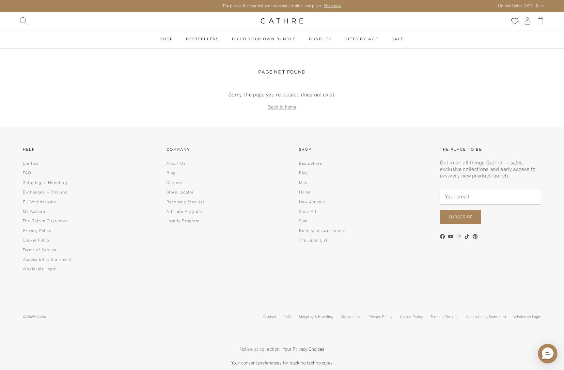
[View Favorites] (514, 21)
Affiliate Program (184, 211)
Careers (174, 182)
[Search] (23, 21)
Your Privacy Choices (303, 349)
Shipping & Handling (316, 316)
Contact (31, 163)
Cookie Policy (36, 240)
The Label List (313, 240)
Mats (304, 182)
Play (303, 172)
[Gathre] (282, 21)
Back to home (282, 106)
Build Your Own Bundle (264, 39)
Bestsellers (202, 39)
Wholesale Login (40, 268)
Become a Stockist (185, 201)
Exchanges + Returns (45, 192)
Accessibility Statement (47, 259)
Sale (397, 39)
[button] (547, 353)
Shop (166, 39)
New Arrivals (312, 201)
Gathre (41, 316)
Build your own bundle (322, 230)
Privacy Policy (37, 230)
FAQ (27, 172)
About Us (176, 163)
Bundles (320, 39)
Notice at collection (260, 349)
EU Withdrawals (39, 201)
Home (305, 192)
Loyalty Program (182, 220)
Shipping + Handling (45, 182)
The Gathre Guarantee (45, 220)
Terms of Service (39, 249)
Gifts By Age (361, 39)
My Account (35, 211)
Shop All (308, 211)
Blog (171, 172)
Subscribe (460, 216)
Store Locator (180, 192)
